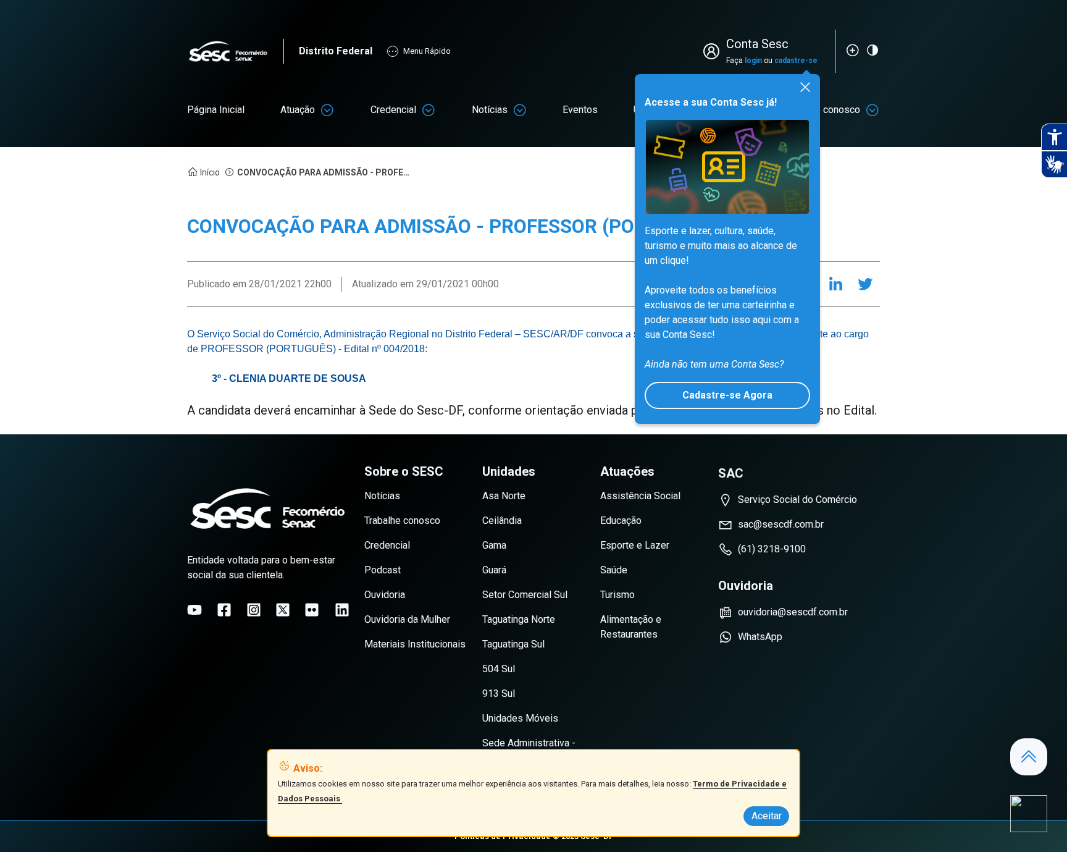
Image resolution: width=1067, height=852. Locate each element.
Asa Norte (503, 496)
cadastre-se (796, 60)
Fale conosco (831, 110)
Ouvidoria (384, 595)
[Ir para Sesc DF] (235, 52)
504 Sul (498, 669)
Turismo (617, 595)
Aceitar (766, 816)
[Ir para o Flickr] (311, 609)
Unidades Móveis (520, 718)
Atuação (297, 110)
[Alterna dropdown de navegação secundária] (327, 110)
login (753, 60)
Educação (621, 520)
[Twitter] (865, 284)
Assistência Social (640, 496)
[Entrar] (713, 51)
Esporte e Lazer (634, 545)
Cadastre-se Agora (727, 395)
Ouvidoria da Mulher (407, 619)
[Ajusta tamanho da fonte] (852, 50)
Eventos (580, 110)
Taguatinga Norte (518, 619)
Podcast (382, 570)
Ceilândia (502, 520)
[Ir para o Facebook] (224, 609)
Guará (494, 570)
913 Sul (498, 693)
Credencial (393, 110)
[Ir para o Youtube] (194, 609)
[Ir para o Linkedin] (342, 609)
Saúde (613, 570)
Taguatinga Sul (513, 644)
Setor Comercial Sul (524, 595)
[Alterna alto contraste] (872, 50)
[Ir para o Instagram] (253, 609)
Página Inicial (216, 110)
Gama (494, 545)
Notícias (490, 110)
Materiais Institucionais (415, 644)
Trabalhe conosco (402, 520)
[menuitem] (216, 110)
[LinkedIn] (835, 284)
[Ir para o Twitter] (283, 610)
